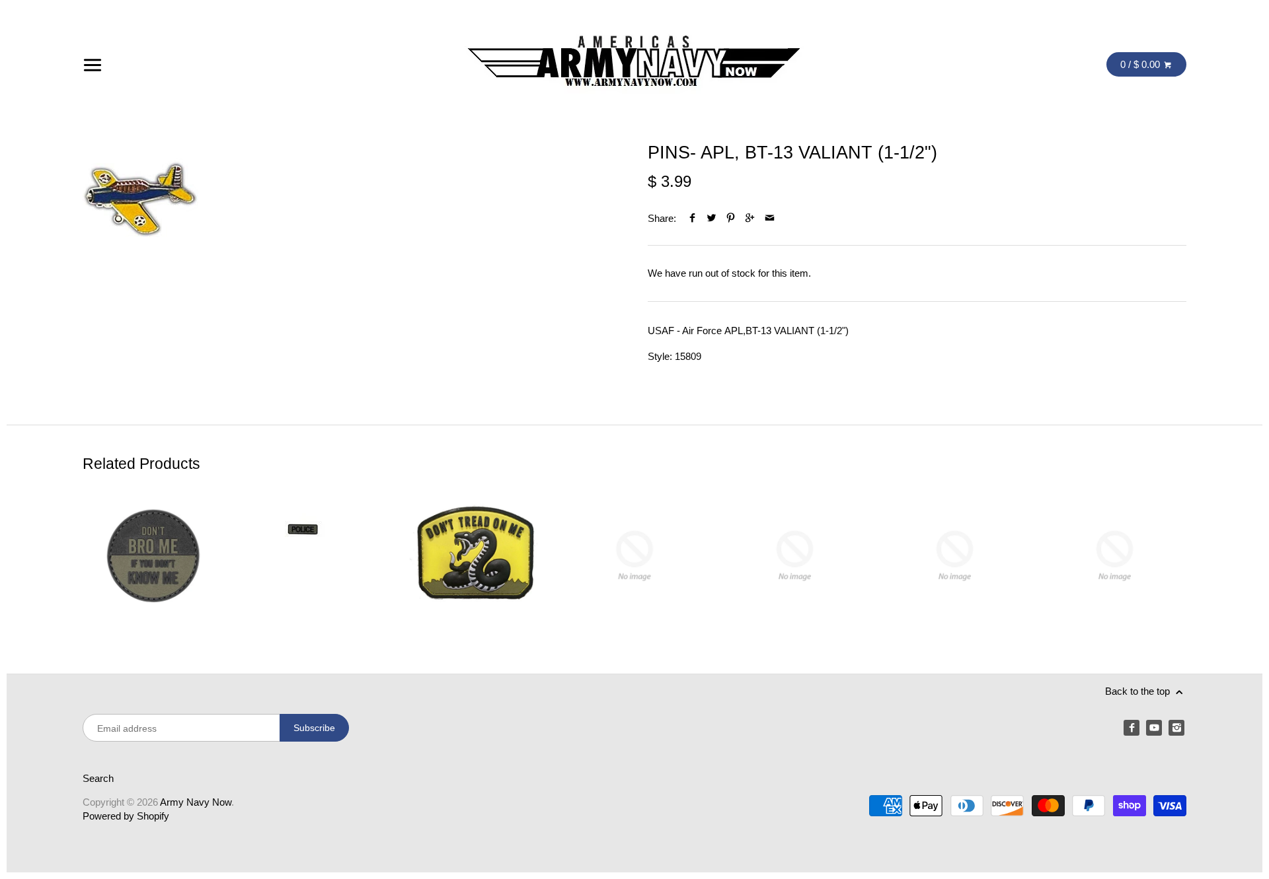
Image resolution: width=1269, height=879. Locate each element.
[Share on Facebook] (692, 218)
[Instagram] (1176, 728)
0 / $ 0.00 (1141, 64)
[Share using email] (769, 218)
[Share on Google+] (750, 218)
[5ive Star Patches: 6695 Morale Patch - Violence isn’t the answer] (954, 555)
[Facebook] (1131, 728)
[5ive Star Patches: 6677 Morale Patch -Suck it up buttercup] (794, 555)
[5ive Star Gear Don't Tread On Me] (474, 555)
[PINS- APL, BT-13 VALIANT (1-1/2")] (140, 200)
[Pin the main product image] (730, 218)
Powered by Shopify (126, 816)
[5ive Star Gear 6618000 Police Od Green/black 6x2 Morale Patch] (314, 555)
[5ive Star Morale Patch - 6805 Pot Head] (634, 555)
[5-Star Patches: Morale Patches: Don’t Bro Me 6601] (154, 555)
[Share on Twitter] (711, 218)
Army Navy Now (195, 802)
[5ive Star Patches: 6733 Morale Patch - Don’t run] (1114, 555)
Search (98, 778)
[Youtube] (1154, 728)
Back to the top (1139, 691)
